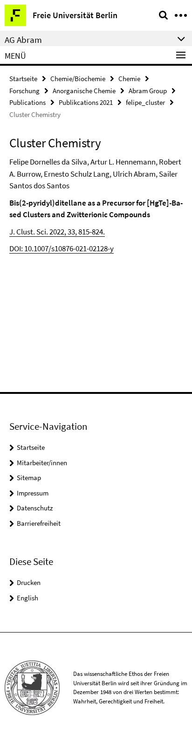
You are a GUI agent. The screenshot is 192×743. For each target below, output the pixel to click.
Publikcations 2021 (86, 102)
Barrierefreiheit (39, 523)
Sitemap (29, 477)
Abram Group (148, 90)
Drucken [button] (29, 582)
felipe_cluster (145, 102)
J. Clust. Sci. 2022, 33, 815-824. (57, 232)
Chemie (129, 78)
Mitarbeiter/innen (42, 462)
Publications (27, 102)
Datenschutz (35, 507)
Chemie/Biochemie (77, 78)
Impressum (32, 492)
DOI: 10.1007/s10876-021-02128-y (61, 248)
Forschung (24, 90)
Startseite (23, 78)
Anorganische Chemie (84, 90)
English (27, 597)
